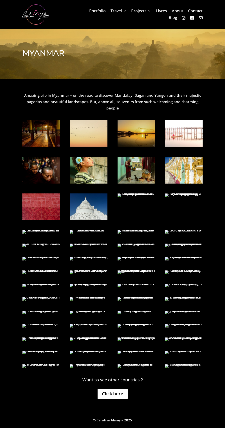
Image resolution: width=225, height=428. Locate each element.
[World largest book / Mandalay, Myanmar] (88, 230)
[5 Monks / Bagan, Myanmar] (184, 297)
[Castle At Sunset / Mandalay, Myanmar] (88, 243)
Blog (173, 18)
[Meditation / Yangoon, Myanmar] (136, 364)
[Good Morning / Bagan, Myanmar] (41, 256)
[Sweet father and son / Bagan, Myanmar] (136, 283)
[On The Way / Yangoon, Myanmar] (41, 364)
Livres (161, 11)
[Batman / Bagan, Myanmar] (88, 310)
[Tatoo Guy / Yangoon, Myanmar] (136, 350)
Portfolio (97, 11)
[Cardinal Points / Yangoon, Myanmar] (88, 350)
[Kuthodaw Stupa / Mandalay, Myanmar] (136, 230)
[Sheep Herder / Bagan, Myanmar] (41, 310)
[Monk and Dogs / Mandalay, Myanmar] (136, 182)
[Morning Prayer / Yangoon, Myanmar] (136, 323)
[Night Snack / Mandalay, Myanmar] (136, 243)
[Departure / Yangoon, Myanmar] (184, 350)
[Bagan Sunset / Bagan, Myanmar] (88, 323)
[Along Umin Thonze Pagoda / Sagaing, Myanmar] (184, 182)
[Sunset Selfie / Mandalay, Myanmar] (184, 243)
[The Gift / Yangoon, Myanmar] (184, 323)
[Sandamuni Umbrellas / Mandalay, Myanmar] (41, 230)
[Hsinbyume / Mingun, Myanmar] (88, 218)
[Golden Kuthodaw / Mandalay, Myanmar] (184, 230)
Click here (112, 394)
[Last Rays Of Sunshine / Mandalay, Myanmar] (41, 145)
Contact (195, 11)
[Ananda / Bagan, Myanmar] (184, 270)
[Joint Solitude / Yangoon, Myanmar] (41, 350)
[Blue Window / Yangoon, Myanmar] (136, 337)
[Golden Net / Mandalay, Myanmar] (136, 145)
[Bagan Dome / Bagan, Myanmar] (41, 297)
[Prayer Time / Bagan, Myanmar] (136, 310)
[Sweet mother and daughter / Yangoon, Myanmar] (88, 337)
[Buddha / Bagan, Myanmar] (136, 270)
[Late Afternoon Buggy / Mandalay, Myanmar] (184, 193)
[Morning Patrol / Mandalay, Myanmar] (88, 145)
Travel (116, 11)
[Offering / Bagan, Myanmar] (88, 283)
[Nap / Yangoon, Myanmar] (41, 337)
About (177, 11)
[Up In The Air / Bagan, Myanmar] (184, 256)
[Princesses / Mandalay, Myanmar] (136, 193)
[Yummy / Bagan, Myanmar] (184, 310)
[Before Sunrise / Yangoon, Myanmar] (184, 364)
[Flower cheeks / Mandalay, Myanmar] (88, 182)
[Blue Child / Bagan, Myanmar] (41, 270)
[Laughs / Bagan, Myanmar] (184, 283)
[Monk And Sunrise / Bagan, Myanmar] (88, 256)
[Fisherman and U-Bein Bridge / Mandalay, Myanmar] (184, 145)
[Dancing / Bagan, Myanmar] (88, 270)
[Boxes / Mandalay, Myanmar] (41, 243)
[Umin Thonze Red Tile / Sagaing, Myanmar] (41, 218)
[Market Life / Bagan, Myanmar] (41, 323)
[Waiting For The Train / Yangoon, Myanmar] (88, 364)
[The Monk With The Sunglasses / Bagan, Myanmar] (41, 283)
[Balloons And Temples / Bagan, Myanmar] (136, 256)
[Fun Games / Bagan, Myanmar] (136, 297)
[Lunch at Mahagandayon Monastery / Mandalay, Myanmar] (41, 182)
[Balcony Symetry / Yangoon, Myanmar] (184, 337)
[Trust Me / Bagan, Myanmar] (88, 297)
